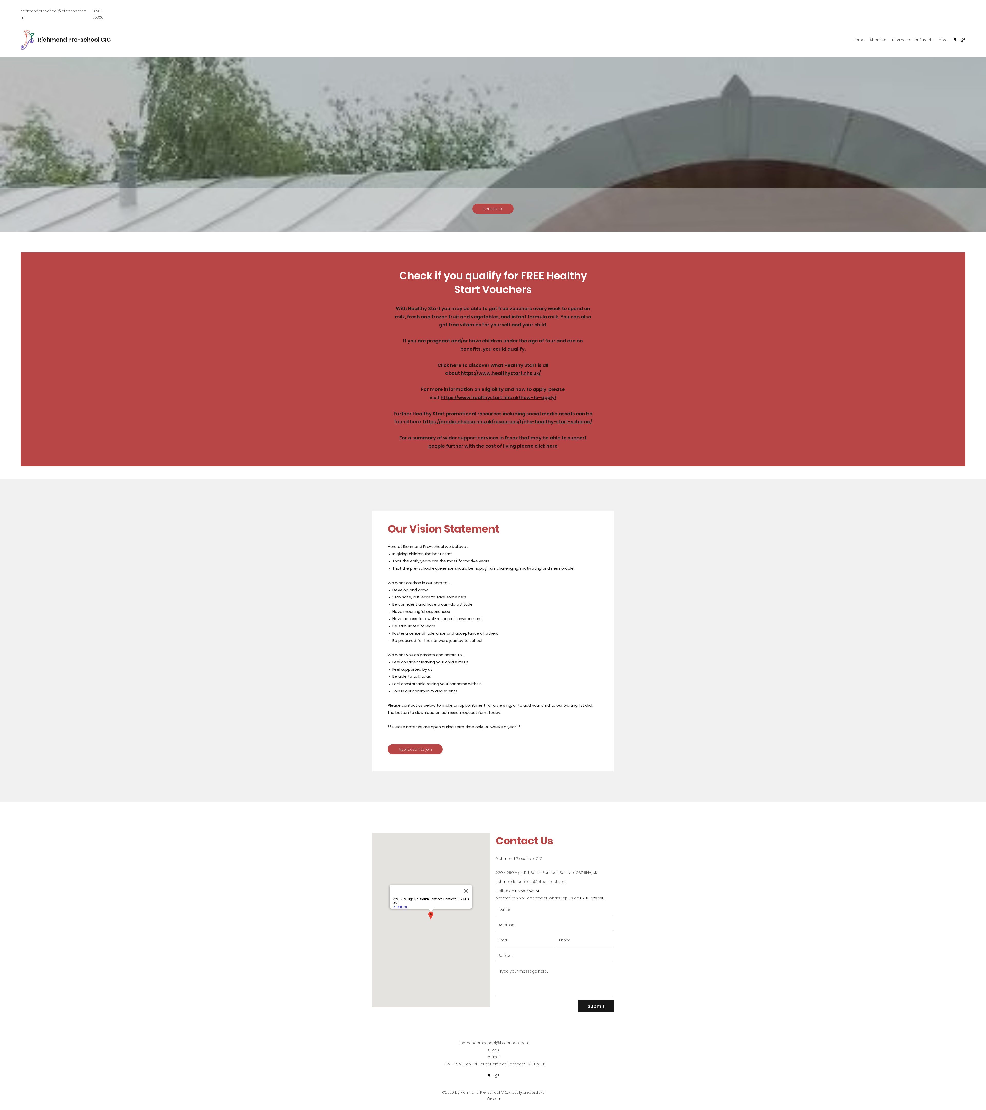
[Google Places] (955, 39)
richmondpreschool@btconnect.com (531, 881)
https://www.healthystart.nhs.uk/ (501, 373)
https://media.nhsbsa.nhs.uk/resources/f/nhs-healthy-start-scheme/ (507, 421)
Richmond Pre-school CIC (74, 40)
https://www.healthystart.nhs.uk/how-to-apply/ (498, 397)
